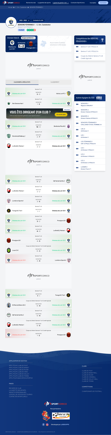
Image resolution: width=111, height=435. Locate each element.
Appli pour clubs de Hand (18, 372)
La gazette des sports (17, 390)
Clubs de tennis (87, 381)
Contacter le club (38, 20)
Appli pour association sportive (21, 378)
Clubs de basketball (89, 373)
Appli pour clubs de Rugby (19, 370)
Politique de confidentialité (47, 432)
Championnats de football (92, 391)
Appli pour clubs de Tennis (19, 376)
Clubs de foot (87, 371)
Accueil (10, 7)
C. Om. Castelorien (21, 7)
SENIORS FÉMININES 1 (36, 7)
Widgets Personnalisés (17, 392)
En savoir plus (61, 114)
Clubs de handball (89, 377)
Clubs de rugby (87, 375)
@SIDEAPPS (65, 424)
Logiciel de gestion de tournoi (20, 394)
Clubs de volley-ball (90, 379)
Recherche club (15, 388)
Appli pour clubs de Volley (19, 374)
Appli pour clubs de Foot (18, 365)
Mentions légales (11, 432)
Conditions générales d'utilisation (27, 432)
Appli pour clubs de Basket (19, 368)
